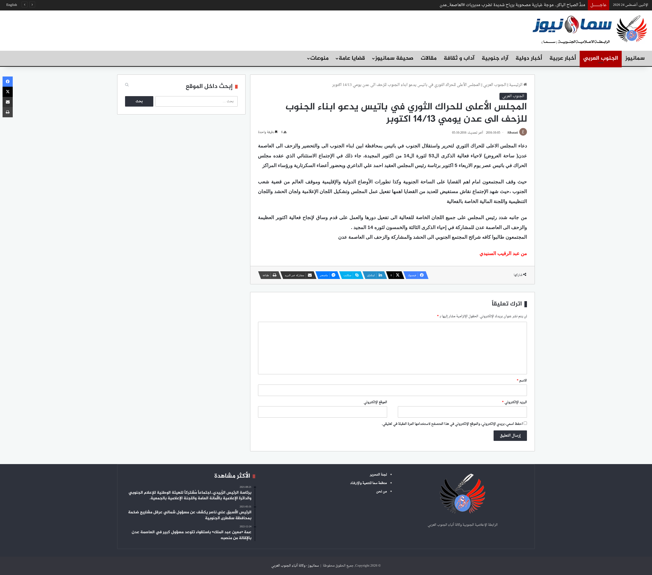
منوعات (319, 58)
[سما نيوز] (589, 29)
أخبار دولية (528, 58)
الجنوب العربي (600, 58)
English (11, 5)
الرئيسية (516, 85)
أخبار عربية (562, 58)
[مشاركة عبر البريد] (8, 102)
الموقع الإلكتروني (375, 402)
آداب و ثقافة (459, 58)
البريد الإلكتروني (514, 402)
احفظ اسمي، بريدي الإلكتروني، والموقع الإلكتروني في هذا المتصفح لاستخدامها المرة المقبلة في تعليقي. (452, 424)
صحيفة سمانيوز (394, 58)
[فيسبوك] (8, 81)
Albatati (512, 133)
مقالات (429, 58)
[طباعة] (8, 112)
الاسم (522, 380)
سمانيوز (635, 58)
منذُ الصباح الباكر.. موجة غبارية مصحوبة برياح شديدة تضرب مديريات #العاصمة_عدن (512, 5)
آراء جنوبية (495, 58)
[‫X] (8, 92)
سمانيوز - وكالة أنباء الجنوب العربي (295, 566)
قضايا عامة (352, 58)
